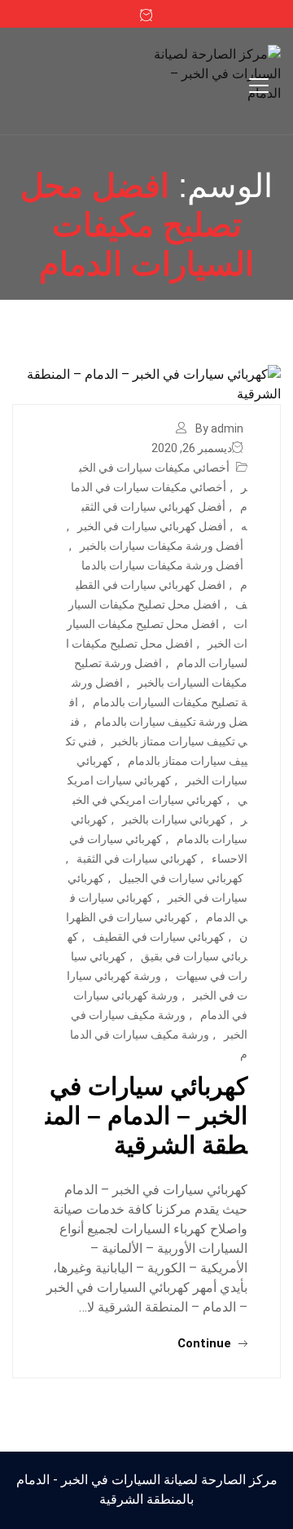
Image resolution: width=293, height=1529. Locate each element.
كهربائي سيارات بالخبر (174, 819)
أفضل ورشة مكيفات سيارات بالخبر (161, 545)
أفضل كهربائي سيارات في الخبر (151, 526)
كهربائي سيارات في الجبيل (181, 878)
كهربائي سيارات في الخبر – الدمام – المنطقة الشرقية (146, 1115)
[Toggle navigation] (259, 85)
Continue (205, 1343)
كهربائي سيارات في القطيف (159, 936)
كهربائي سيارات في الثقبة (137, 858)
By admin (219, 428)
